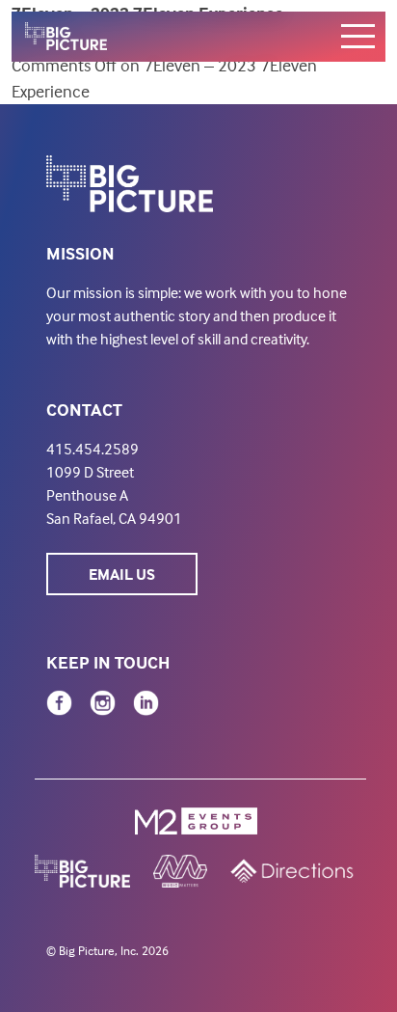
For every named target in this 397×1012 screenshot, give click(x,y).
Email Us (122, 574)
